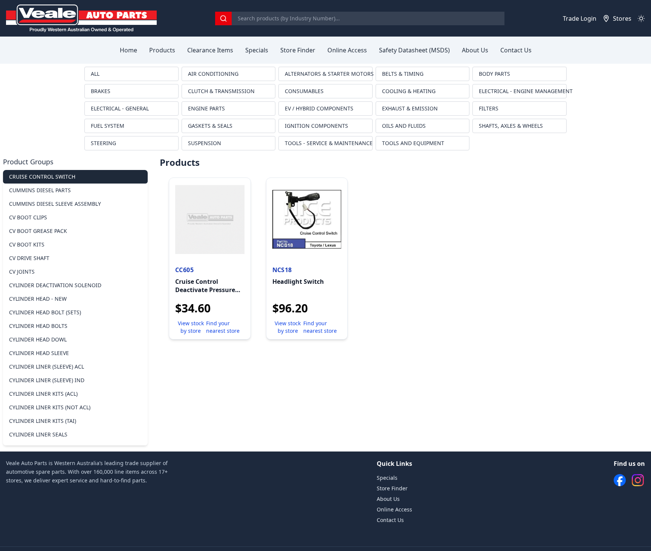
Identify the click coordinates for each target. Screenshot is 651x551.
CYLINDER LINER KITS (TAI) (42, 420)
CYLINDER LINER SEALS (38, 434)
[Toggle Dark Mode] (641, 18)
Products (162, 50)
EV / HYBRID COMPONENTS (319, 108)
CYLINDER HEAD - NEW (38, 298)
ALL (95, 73)
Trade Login (579, 18)
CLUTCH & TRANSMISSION (221, 91)
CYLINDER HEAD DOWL (38, 339)
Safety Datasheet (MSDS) (414, 50)
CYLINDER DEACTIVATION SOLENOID (55, 285)
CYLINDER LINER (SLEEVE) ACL (46, 366)
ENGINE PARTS (206, 108)
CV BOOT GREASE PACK (38, 230)
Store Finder (297, 50)
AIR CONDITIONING (213, 73)
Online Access (347, 50)
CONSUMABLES (304, 91)
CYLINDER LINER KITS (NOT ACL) (49, 407)
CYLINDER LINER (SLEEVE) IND (46, 380)
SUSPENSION (204, 143)
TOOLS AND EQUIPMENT (413, 143)
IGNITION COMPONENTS (316, 125)
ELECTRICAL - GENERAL (120, 108)
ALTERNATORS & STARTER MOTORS (329, 73)
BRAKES (100, 91)
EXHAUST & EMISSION (410, 108)
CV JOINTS (22, 271)
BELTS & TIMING (402, 73)
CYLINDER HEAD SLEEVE (39, 353)
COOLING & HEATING (409, 91)
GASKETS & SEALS (210, 125)
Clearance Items (210, 50)
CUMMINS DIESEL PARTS (40, 190)
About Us (475, 50)
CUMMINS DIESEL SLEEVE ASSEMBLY (55, 203)
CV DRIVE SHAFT (29, 258)
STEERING (103, 143)
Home (128, 50)
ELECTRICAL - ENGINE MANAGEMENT (523, 91)
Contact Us (516, 50)
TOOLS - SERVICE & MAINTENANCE (329, 143)
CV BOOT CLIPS (28, 217)
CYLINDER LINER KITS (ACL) (43, 393)
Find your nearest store (223, 327)
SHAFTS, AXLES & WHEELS (511, 125)
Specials (256, 50)
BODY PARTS (494, 73)
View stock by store (191, 327)
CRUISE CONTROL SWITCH (42, 176)
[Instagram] (638, 480)
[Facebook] (620, 480)
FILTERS (488, 108)
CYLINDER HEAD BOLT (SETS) (45, 312)
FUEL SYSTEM (107, 125)
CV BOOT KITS (26, 244)
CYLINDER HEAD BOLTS (38, 325)
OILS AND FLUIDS (404, 125)
